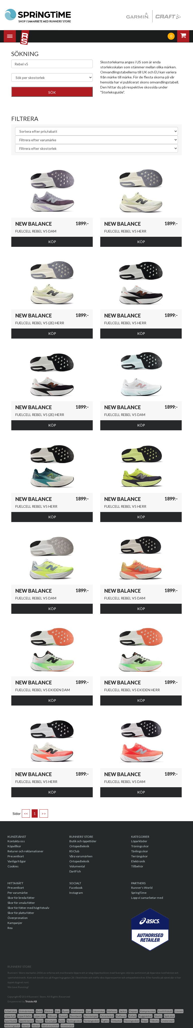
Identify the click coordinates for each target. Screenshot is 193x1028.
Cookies (13, 866)
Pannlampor (91, 1015)
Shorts (158, 1015)
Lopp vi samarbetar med (147, 898)
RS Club (74, 851)
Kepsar (133, 1011)
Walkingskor (12, 1025)
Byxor (65, 1011)
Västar (35, 1025)
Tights (105, 1020)
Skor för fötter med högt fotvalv (28, 908)
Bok (57, 1011)
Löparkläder (139, 841)
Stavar (39, 1020)
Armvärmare (26, 1011)
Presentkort (16, 856)
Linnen (179, 1011)
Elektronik (138, 861)
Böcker (49, 1011)
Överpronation (18, 918)
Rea (10, 928)
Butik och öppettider (82, 841)
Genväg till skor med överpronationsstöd (132, 100)
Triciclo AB (31, 1001)
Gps (88, 1011)
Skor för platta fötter (21, 913)
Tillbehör (137, 866)
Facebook (75, 888)
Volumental (77, 866)
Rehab (132, 1015)
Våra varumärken (80, 856)
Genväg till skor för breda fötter (125, 105)
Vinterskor (67, 1025)
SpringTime (139, 893)
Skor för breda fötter (21, 898)
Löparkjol (10, 1015)
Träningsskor (140, 846)
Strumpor (50, 1020)
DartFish (75, 871)
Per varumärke (18, 893)
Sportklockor (26, 1020)
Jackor (123, 1011)
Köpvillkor (14, 846)
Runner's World (142, 888)
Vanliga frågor (17, 861)
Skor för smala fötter (21, 903)
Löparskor (39, 1015)
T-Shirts (154, 1020)
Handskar (99, 1011)
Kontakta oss (16, 841)
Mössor (52, 1015)
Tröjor (144, 1020)
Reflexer (121, 1015)
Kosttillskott (165, 1011)
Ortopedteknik (79, 846)
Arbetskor (11, 1011)
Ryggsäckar (145, 1015)
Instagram (76, 893)
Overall (63, 1015)
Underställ (167, 1020)
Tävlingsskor (139, 851)
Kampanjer (15, 923)
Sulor (62, 1020)
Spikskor (169, 1015)
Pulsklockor (107, 1015)
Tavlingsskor (74, 1020)
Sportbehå (11, 1020)
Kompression (147, 1011)
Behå (39, 1011)
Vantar (26, 1025)
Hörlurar (112, 1011)
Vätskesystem (50, 1025)
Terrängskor (139, 856)
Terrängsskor (91, 1020)
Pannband (75, 1015)
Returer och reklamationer (25, 851)
